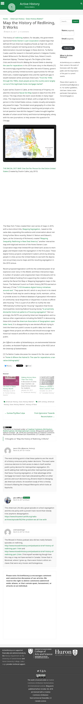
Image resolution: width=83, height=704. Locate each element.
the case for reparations (13, 65)
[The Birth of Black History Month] (11, 380)
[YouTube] (43, 670)
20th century (42, 402)
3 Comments (24, 32)
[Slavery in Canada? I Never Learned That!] (48, 380)
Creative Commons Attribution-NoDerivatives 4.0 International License (28, 430)
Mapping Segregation (31, 229)
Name (68, 30)
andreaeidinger (19, 530)
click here (63, 90)
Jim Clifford (17, 498)
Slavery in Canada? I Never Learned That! (47, 387)
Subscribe (68, 48)
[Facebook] (40, 670)
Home (5, 19)
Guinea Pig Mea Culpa (15, 413)
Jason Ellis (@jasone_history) (24, 448)
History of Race (31, 404)
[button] (25, 154)
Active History (30, 4)
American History (17, 19)
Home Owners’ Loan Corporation (25, 41)
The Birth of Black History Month (9, 387)
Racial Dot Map (25, 93)
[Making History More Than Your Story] (30, 384)
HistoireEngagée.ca (66, 96)
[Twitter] (38, 670)
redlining (18, 37)
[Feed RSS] (45, 670)
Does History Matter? (34, 19)
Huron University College (10, 661)
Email (67, 38)
